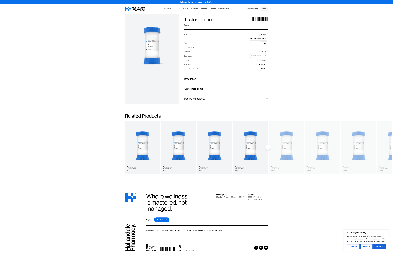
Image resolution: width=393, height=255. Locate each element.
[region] (366, 240)
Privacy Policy (217, 230)
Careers (201, 230)
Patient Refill (191, 230)
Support (181, 230)
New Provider (252, 9)
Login (264, 9)
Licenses (173, 230)
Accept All (379, 246)
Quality (165, 230)
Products (150, 230)
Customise (353, 246)
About (158, 230)
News (209, 230)
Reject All (366, 246)
